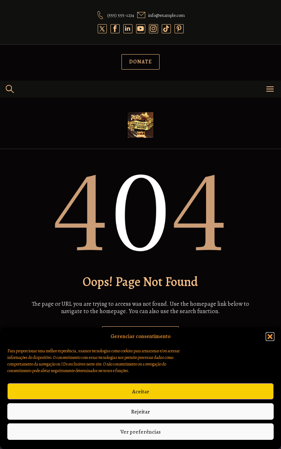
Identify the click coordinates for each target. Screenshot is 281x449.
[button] (270, 336)
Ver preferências (140, 431)
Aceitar (140, 391)
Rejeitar (140, 411)
